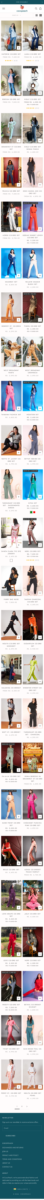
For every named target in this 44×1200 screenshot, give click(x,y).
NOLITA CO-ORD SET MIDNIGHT (11, 645)
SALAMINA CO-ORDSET (11, 688)
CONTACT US (7, 1167)
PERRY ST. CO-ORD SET (11, 1093)
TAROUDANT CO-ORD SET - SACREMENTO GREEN (11, 505)
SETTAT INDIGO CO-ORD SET (32, 460)
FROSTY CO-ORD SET (11, 1005)
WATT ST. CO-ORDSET (11, 732)
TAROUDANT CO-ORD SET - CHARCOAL (33, 733)
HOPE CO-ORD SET (33, 960)
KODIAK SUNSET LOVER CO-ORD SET (33, 236)
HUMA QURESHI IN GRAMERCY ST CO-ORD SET (32, 778)
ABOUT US (6, 1163)
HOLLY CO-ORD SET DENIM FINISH (32, 148)
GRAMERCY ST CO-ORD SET (11, 148)
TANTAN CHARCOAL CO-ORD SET (32, 600)
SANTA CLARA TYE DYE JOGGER (11, 552)
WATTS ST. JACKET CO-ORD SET (11, 460)
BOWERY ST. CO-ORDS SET (11, 327)
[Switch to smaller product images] (41, 15)
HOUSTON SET (33, 415)
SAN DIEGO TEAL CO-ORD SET (32, 1050)
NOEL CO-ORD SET (33, 551)
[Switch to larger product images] (37, 15)
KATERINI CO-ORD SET (11, 54)
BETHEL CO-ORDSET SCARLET (32, 1006)
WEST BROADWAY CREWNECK (32, 371)
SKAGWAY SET (11, 282)
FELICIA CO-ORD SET (11, 191)
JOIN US (5, 1151)
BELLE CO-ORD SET (11, 870)
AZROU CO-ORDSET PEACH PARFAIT (33, 871)
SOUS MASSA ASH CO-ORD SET (32, 192)
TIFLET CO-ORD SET (11, 1049)
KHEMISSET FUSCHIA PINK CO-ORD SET (33, 824)
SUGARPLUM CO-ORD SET (33, 645)
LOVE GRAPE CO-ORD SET (11, 915)
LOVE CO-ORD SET (11, 960)
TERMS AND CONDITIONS (12, 1159)
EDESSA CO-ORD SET (11, 99)
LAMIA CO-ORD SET (32, 54)
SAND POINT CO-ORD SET (11, 824)
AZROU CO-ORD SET (11, 235)
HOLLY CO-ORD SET (32, 99)
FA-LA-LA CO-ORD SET (11, 776)
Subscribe (10, 1136)
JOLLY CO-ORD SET (33, 914)
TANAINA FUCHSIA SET (11, 415)
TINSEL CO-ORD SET (32, 326)
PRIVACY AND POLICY (10, 1155)
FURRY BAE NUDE (11, 599)
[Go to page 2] (27, 1106)
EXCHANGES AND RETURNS (12, 1147)
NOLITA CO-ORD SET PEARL (32, 1094)
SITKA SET (32, 503)
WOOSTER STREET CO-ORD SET (32, 689)
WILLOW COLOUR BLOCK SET (32, 283)
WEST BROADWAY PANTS (11, 371)
